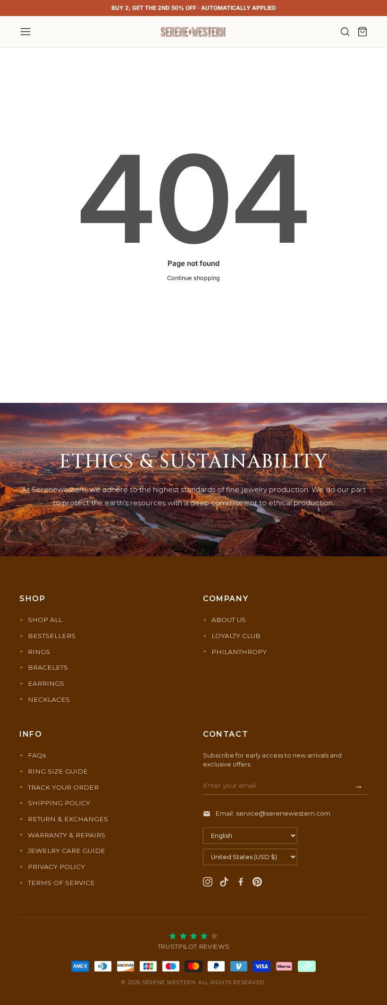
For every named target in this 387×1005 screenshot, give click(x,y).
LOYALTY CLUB (236, 635)
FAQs (37, 755)
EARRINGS (46, 683)
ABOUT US (228, 619)
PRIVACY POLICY (56, 866)
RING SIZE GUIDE (58, 771)
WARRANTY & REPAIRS (66, 835)
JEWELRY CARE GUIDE (66, 850)
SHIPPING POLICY (59, 803)
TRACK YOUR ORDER (63, 787)
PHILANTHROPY (239, 652)
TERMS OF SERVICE (61, 882)
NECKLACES (49, 699)
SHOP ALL (45, 619)
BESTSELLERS (52, 635)
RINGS (39, 652)
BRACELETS (48, 667)
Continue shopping (193, 277)
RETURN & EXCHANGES (68, 819)
